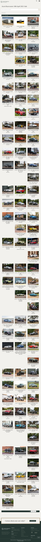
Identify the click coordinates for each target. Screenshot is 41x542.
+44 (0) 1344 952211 (14, 535)
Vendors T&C (13, 537)
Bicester (22, 530)
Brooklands (23, 531)
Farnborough (23, 532)
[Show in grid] (38, 15)
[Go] (39, 9)
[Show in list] (37, 15)
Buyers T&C (12, 536)
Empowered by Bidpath (21, 540)
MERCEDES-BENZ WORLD (24, 536)
